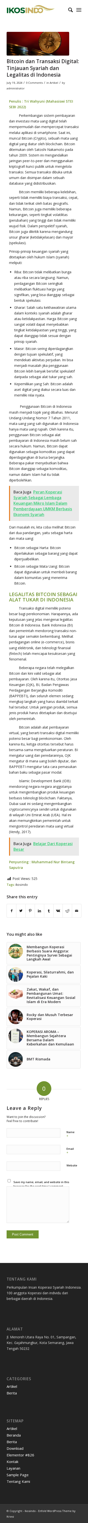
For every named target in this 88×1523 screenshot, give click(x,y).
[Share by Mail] (76, 910)
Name (70, 1134)
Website (71, 1165)
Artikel (54, 82)
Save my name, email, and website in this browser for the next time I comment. (41, 1184)
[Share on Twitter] (20, 910)
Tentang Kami (18, 1481)
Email (70, 1151)
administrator (16, 88)
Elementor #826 (20, 1454)
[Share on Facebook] (11, 910)
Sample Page (18, 1474)
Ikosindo (30, 1511)
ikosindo (21, 885)
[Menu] (78, 10)
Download (15, 1448)
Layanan (13, 1468)
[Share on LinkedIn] (39, 910)
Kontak (12, 1461)
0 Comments (34, 82)
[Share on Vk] (58, 910)
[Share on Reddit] (67, 910)
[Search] (68, 10)
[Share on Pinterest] (30, 910)
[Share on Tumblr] (48, 910)
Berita (12, 1393)
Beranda (14, 1435)
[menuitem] (68, 10)
